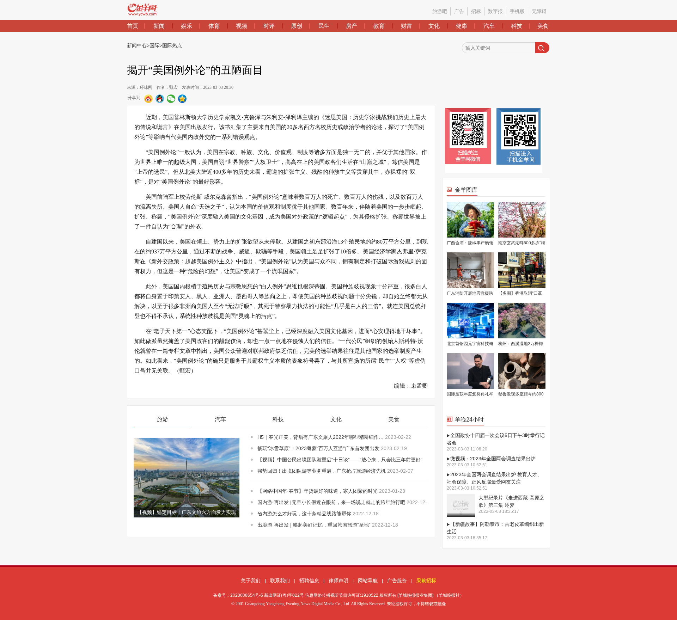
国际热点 (172, 45)
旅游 (162, 419)
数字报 (495, 11)
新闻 (159, 26)
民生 (324, 26)
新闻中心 (137, 45)
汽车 (489, 26)
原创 (296, 26)
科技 (516, 26)
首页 (132, 26)
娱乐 (186, 26)
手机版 (517, 11)
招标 (476, 11)
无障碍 (539, 11)
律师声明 (338, 580)
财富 (406, 26)
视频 (241, 26)
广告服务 (397, 580)
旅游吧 (439, 11)
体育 (214, 26)
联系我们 (280, 580)
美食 (543, 26)
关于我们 (251, 580)
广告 (459, 11)
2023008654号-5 (246, 595)
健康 (461, 26)
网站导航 (368, 580)
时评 (269, 26)
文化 (434, 26)
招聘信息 (309, 580)
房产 (351, 26)
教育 (379, 26)
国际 (154, 45)
